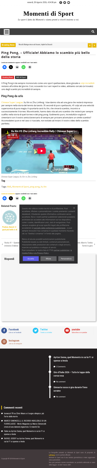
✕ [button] (74, 208)
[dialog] (48, 234)
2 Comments (61, 367)
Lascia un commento (8, 62)
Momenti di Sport (48, 13)
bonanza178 (9, 413)
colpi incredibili (87, 83)
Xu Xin (43, 186)
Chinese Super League (12, 102)
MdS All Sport (21, 77)
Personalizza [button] (66, 258)
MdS (9, 186)
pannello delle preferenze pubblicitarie (49, 228)
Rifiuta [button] (48, 258)
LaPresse (52, 455)
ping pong (35, 186)
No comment (61, 382)
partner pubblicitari (61, 250)
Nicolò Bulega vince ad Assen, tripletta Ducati (35, 44)
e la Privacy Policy (41, 253)
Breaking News (8, 77)
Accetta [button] (31, 258)
